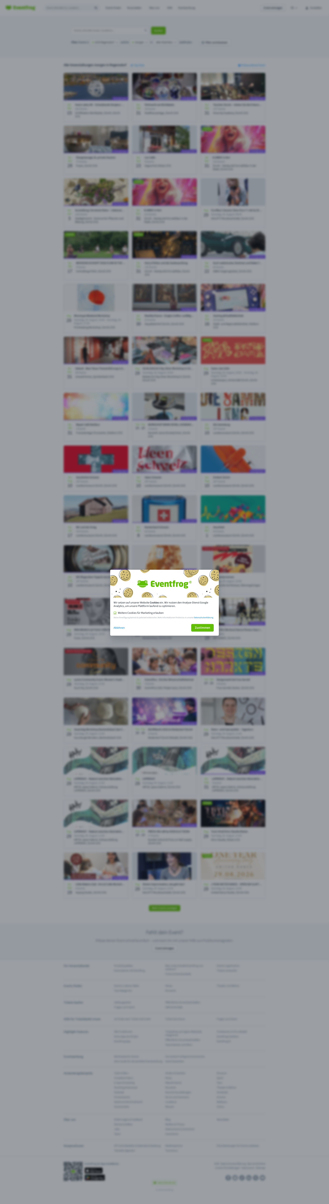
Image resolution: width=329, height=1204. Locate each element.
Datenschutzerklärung (203, 617)
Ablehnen (119, 627)
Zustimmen (202, 628)
